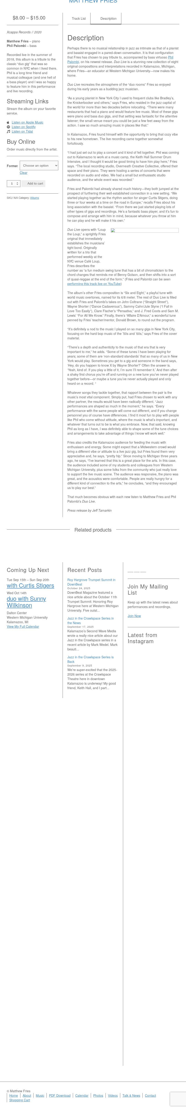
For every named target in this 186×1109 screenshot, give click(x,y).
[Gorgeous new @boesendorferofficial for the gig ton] (171, 824)
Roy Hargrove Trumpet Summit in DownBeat (91, 581)
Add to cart (35, 183)
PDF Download (60, 1095)
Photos (98, 1095)
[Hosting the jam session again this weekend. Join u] (153, 698)
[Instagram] (143, 570)
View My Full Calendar (23, 626)
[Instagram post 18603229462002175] (153, 801)
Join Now (134, 615)
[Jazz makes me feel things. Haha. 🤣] (153, 885)
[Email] (130, 570)
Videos (113, 1095)
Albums (34, 197)
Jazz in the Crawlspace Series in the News (90, 620)
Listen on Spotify (24, 126)
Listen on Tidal (22, 131)
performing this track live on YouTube (94, 283)
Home (13, 1095)
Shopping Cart (19, 1100)
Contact (150, 1095)
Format (12, 165)
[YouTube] (149, 570)
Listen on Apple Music (27, 122)
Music (40, 1095)
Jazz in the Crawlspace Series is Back (90, 659)
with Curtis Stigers (30, 585)
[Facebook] (137, 570)
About (27, 1095)
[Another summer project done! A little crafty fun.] (136, 833)
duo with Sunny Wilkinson (26, 601)
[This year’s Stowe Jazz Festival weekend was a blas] (136, 721)
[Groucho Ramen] (136, 880)
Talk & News (131, 1095)
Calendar (81, 1095)
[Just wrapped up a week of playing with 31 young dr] (171, 687)
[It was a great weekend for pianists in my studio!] (171, 964)
